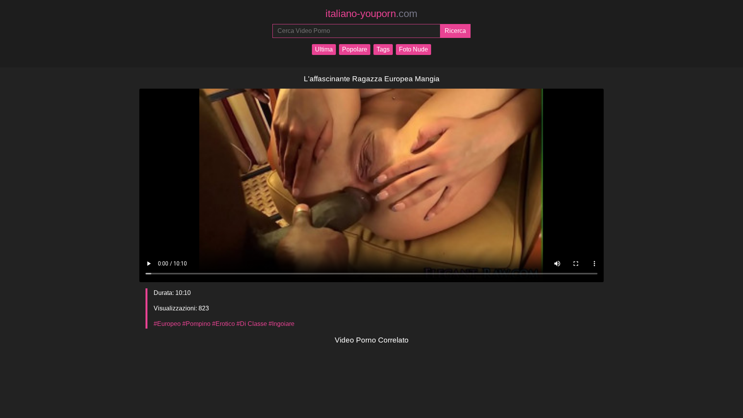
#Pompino (196, 323)
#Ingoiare (281, 323)
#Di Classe (251, 323)
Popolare (354, 49)
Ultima (324, 49)
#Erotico (223, 323)
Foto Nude (413, 49)
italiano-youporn (371, 13)
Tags (383, 49)
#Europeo (167, 323)
